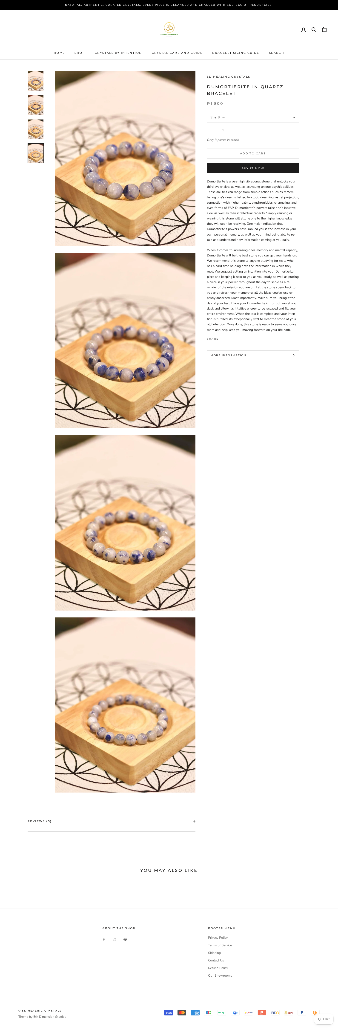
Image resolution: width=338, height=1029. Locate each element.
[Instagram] (114, 939)
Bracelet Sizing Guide (235, 52)
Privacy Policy (218, 937)
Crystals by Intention (118, 52)
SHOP (79, 52)
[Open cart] (324, 29)
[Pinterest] (234, 337)
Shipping (214, 953)
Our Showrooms (220, 975)
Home (59, 52)
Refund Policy (218, 968)
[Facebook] (222, 337)
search (276, 52)
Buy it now (253, 168)
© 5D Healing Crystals (40, 1010)
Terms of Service (220, 945)
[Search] (314, 29)
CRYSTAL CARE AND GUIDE (177, 52)
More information (228, 355)
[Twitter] (228, 337)
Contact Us (216, 960)
